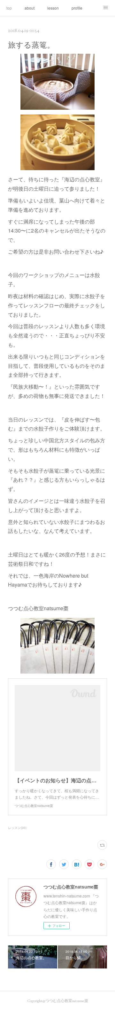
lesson (53, 8)
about (29, 8)
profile (77, 8)
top (9, 8)
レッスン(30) (17, 827)
